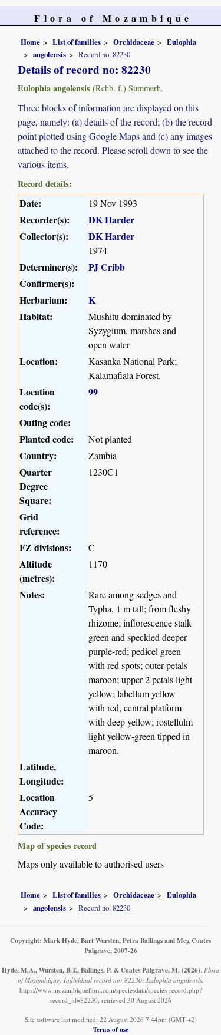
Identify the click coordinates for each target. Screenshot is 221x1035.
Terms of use (110, 1029)
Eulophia (181, 42)
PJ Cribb (106, 266)
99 (93, 391)
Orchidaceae (133, 42)
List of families (76, 42)
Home (30, 42)
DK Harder (111, 219)
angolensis (49, 54)
